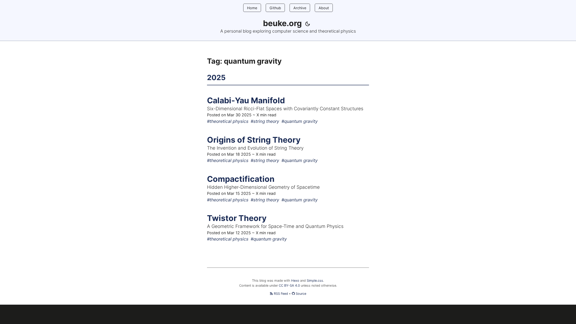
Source (301, 293)
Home (252, 8)
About (324, 8)
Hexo (295, 280)
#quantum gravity (299, 121)
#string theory (265, 121)
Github (275, 8)
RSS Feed (281, 293)
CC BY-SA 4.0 (290, 285)
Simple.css (315, 280)
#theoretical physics (227, 121)
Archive (299, 8)
